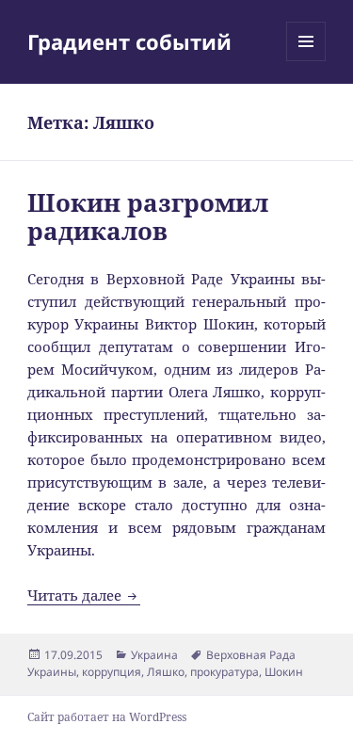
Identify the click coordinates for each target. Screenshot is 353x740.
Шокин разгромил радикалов (147, 216)
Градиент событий (129, 41)
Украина (154, 655)
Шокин (284, 672)
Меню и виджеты (306, 60)
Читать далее (83, 595)
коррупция (111, 672)
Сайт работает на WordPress (106, 717)
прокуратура (224, 672)
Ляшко (166, 672)
